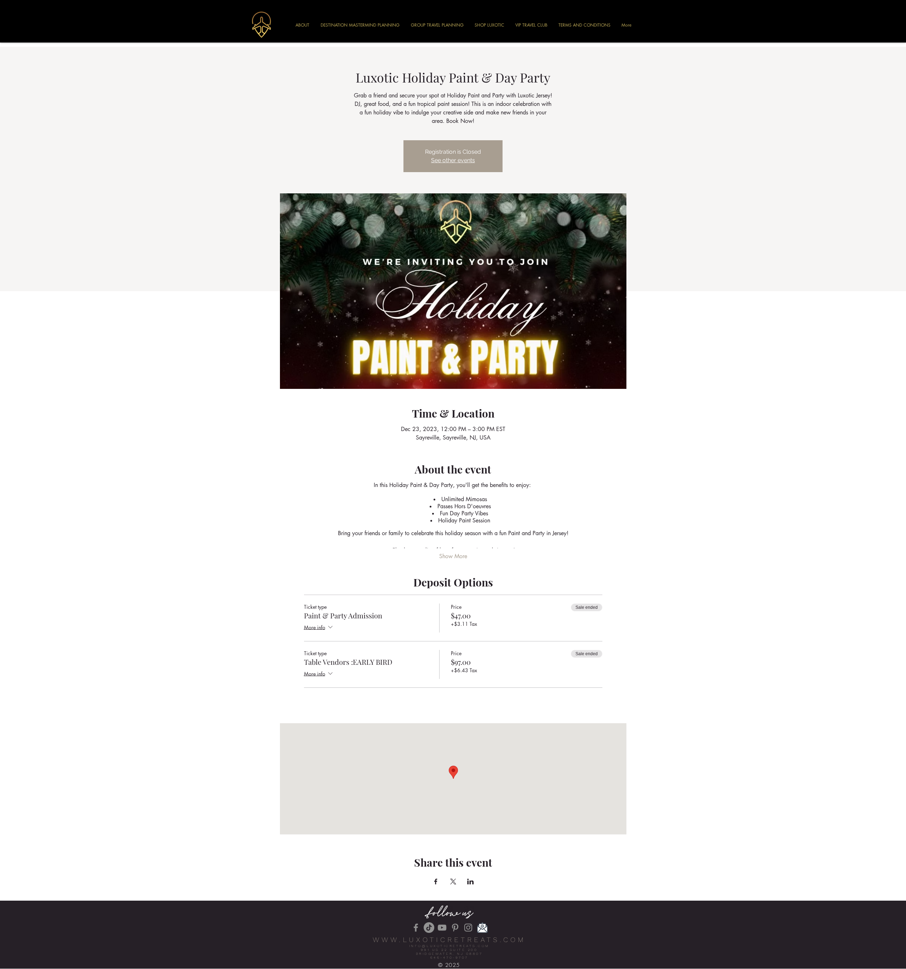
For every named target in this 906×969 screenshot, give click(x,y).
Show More (453, 556)
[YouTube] (442, 927)
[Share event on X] (453, 881)
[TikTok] (429, 927)
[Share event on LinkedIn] (470, 881)
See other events (453, 160)
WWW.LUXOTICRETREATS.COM (449, 939)
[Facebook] (416, 927)
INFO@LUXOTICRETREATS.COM (449, 946)
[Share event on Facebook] (435, 881)
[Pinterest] (455, 927)
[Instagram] (468, 927)
